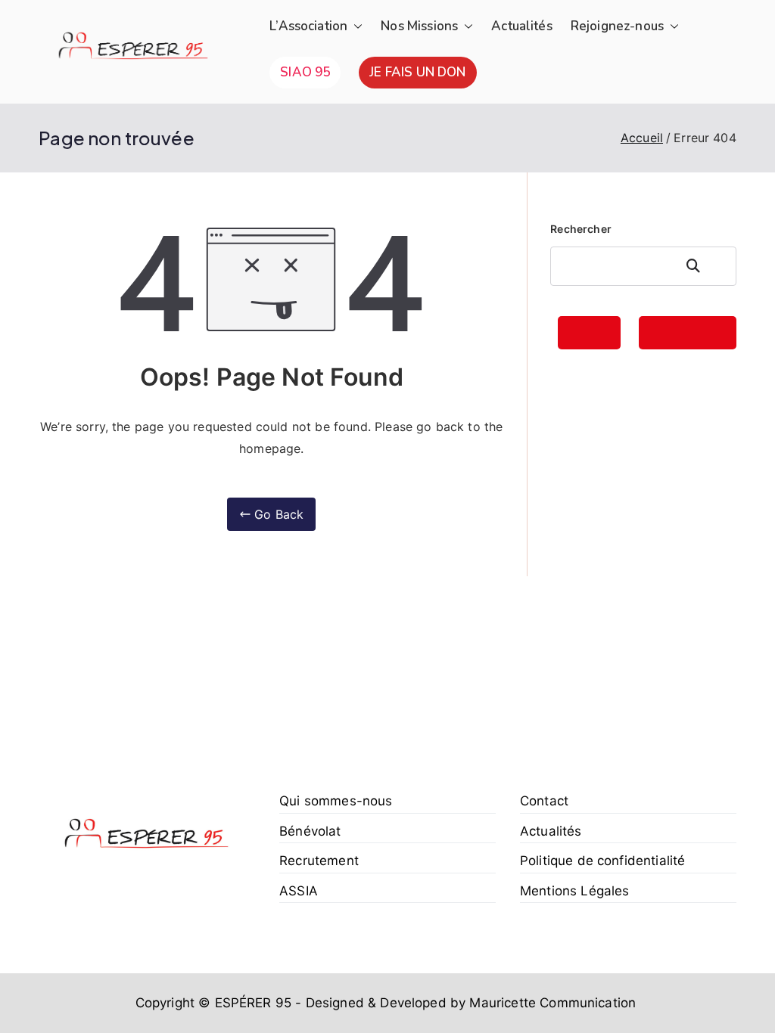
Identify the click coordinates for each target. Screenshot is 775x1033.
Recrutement (319, 860)
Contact (544, 800)
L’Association (308, 26)
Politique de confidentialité (602, 860)
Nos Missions (419, 26)
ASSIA (298, 890)
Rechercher (581, 228)
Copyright (165, 1002)
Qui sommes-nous (335, 800)
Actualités (521, 26)
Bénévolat (310, 831)
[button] (355, 27)
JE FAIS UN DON (417, 72)
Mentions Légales (575, 890)
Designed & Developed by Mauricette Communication (470, 1002)
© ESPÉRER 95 (244, 1002)
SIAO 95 (305, 72)
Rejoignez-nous (617, 26)
